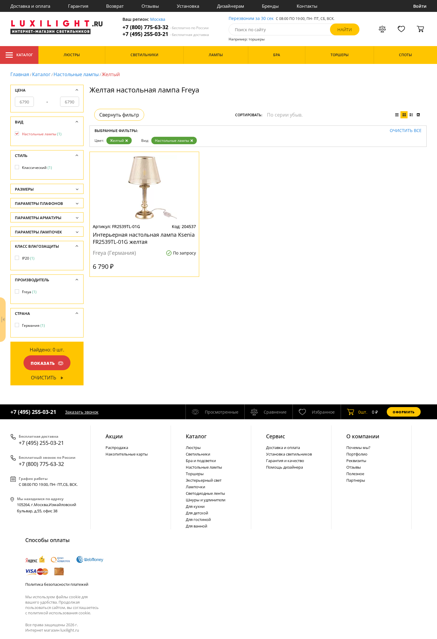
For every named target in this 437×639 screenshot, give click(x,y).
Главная (19, 74)
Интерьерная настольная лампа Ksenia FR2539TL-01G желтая (144, 238)
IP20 (28, 258)
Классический (37, 167)
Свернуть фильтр (119, 115)
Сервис (275, 436)
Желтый (117, 140)
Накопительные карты (127, 454)
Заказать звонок (81, 412)
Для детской (197, 513)
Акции (114, 436)
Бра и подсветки (201, 460)
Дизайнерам (230, 6)
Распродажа (117, 447)
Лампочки (195, 486)
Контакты (307, 6)
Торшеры (195, 473)
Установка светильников (289, 454)
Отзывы (150, 6)
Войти (420, 6)
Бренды (270, 6)
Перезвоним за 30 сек (251, 18)
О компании (362, 436)
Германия (33, 325)
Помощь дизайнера (284, 467)
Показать (43, 363)
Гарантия (78, 6)
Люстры (193, 447)
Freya (29, 291)
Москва (157, 19)
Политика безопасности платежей (56, 584)
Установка (188, 6)
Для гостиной (198, 519)
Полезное (355, 473)
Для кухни (195, 506)
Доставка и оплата (30, 6)
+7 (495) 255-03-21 (165, 34)
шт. (362, 412)
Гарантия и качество (285, 460)
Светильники (198, 454)
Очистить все (406, 130)
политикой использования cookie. (59, 613)
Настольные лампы (76, 74)
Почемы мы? (358, 447)
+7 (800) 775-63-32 (165, 27)
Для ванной (196, 526)
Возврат (115, 6)
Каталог (24, 54)
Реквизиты (356, 460)
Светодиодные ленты (205, 493)
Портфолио (356, 454)
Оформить (404, 412)
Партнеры (355, 480)
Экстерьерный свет (203, 480)
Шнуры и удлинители (205, 500)
